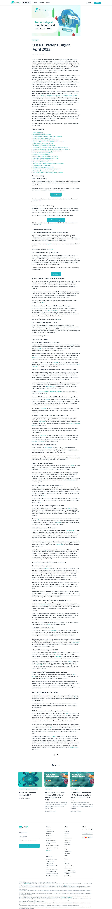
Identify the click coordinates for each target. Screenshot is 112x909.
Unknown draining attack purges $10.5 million (46, 158)
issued (68, 713)
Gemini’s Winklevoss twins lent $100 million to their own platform (51, 149)
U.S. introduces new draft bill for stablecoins (45, 156)
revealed (58, 522)
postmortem (75, 642)
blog (75, 697)
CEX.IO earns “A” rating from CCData (43, 143)
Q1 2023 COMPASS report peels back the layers (46, 140)
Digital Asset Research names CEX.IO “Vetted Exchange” (48, 142)
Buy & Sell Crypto (50, 831)
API (65, 861)
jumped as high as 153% (38, 441)
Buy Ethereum (49, 835)
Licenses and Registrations (67, 897)
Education (35, 789)
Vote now (56, 274)
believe (56, 362)
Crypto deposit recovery (70, 870)
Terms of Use (67, 840)
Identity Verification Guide (51, 869)
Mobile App (67, 863)
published (48, 550)
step (49, 624)
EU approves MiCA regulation (41, 162)
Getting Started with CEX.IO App (52, 866)
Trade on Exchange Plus (56, 220)
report (71, 345)
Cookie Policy (67, 844)
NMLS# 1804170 (27, 883)
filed (55, 652)
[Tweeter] (57, 755)
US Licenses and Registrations (62, 885)
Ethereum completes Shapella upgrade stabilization (47, 151)
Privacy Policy (67, 842)
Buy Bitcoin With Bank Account (51, 842)
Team (66, 835)
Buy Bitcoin (48, 833)
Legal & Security (68, 838)
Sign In (89, 2)
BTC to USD (48, 838)
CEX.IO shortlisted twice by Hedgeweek (43, 138)
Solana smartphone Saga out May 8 (42, 152)
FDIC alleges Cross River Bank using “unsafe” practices (48, 172)
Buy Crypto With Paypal (51, 840)
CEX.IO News (22, 789)
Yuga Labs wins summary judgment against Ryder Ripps (48, 163)
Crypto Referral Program (70, 865)
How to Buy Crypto (50, 861)
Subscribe (29, 846)
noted (49, 728)
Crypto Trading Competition (52, 875)
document (58, 656)
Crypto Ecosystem (35, 40)
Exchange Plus (49, 244)
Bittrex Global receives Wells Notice (43, 160)
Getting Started (49, 863)
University (67, 831)
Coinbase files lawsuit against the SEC (43, 167)
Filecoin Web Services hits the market (43, 171)
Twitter (71, 465)
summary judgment (43, 605)
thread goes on (38, 519)
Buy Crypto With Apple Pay (52, 848)
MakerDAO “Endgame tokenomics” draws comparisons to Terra (50, 147)
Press (66, 846)
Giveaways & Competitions (52, 873)
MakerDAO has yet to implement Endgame (49, 391)
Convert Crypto (68, 875)
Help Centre (67, 853)
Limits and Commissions (51, 859)
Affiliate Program (68, 868)
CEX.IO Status (87, 833)
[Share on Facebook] (55, 755)
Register (97, 2)
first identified (72, 480)
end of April (59, 544)
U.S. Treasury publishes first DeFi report (44, 145)
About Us (67, 829)
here (40, 201)
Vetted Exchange (52, 310)
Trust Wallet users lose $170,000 (42, 165)
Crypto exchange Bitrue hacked (41, 154)
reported (47, 399)
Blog (66, 849)
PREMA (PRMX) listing (39, 133)
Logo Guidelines (68, 851)
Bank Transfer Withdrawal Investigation (70, 873)
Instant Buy (48, 829)
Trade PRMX (56, 194)
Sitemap (66, 855)
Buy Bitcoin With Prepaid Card (52, 845)
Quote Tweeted (41, 665)
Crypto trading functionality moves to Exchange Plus (47, 136)
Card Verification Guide (51, 871)
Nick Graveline (35, 53)
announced (48, 447)
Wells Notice (70, 530)
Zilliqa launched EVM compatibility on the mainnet (47, 169)
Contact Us (67, 833)
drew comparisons (50, 386)
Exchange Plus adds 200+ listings (42, 134)
